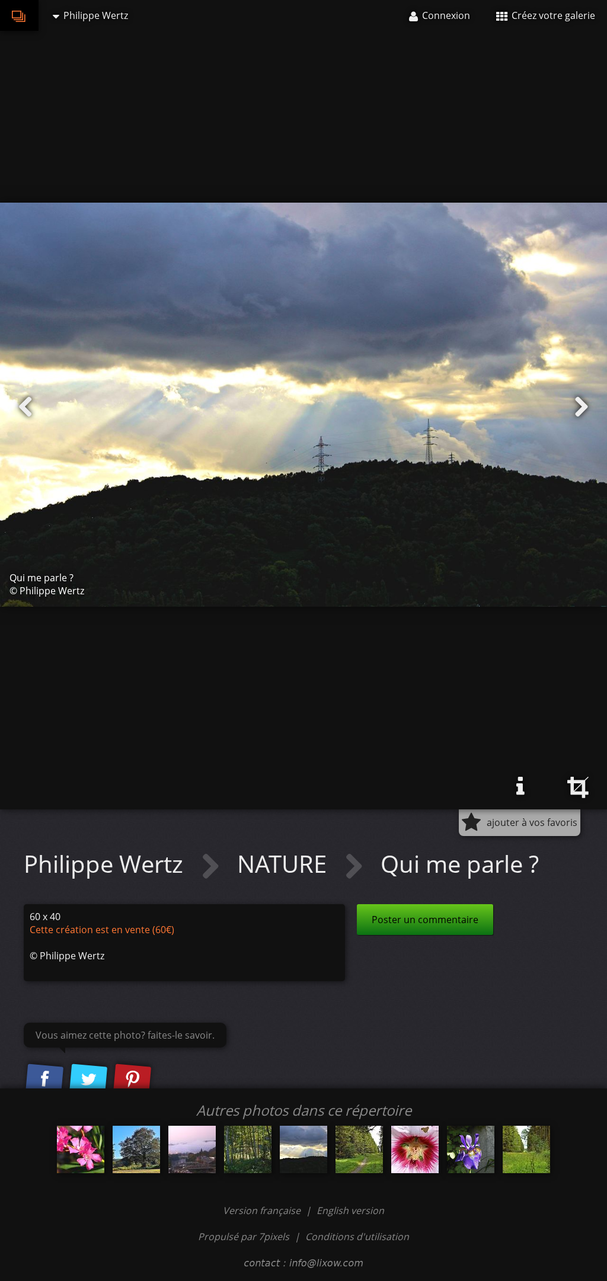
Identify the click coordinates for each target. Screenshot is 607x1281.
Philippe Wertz (106, 863)
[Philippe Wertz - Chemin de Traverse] (359, 1149)
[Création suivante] (581, 407)
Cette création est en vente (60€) (102, 929)
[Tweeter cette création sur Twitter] (88, 1080)
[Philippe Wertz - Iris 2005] (470, 1149)
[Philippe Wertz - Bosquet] (247, 1149)
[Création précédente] (25, 407)
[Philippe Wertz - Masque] (415, 1149)
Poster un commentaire (425, 919)
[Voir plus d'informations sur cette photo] (520, 786)
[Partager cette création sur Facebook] (44, 1080)
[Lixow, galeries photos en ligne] (19, 15)
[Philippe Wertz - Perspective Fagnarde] (526, 1149)
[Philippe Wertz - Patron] (136, 1149)
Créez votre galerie (552, 15)
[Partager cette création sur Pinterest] (132, 1080)
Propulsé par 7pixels (243, 1236)
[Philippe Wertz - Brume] (192, 1149)
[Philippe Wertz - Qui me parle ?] (303, 1149)
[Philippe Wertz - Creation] (80, 1149)
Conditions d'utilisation (357, 1236)
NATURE (285, 863)
